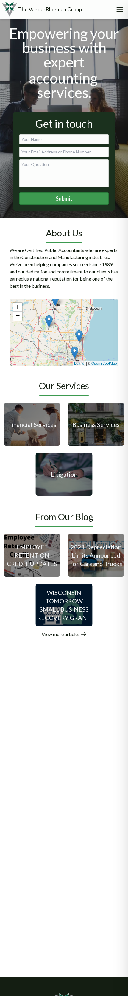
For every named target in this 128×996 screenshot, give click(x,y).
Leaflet (79, 363)
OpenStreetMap (104, 363)
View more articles (61, 634)
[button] (74, 353)
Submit (64, 198)
